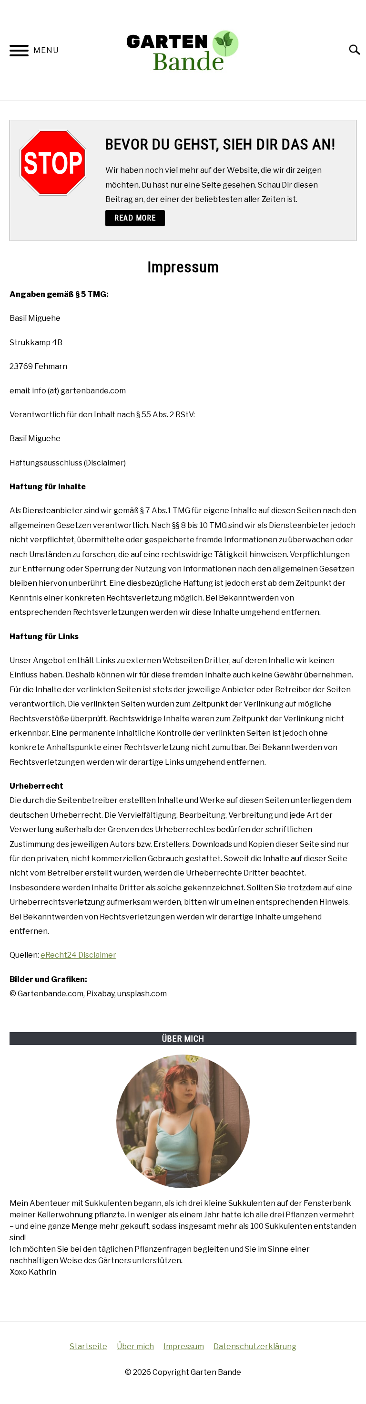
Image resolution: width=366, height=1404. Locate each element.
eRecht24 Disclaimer (78, 955)
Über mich (135, 1346)
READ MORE (135, 217)
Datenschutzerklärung (255, 1346)
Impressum (183, 1346)
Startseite (88, 1346)
